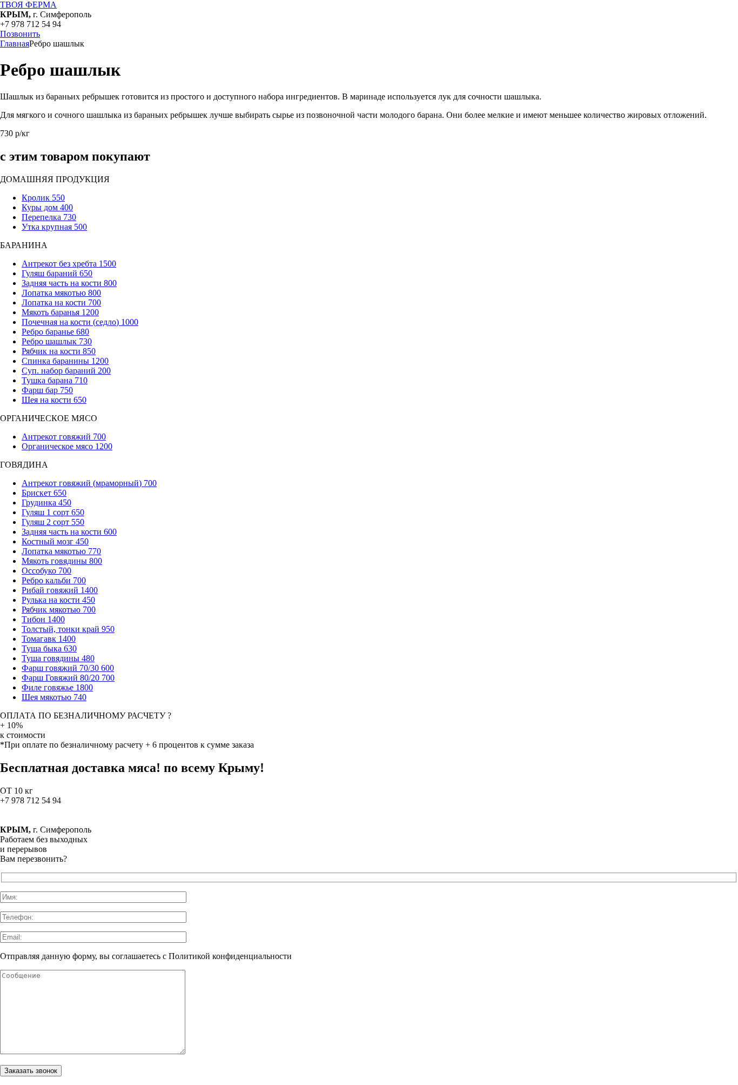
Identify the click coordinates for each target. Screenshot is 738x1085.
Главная (14, 43)
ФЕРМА (28, 4)
